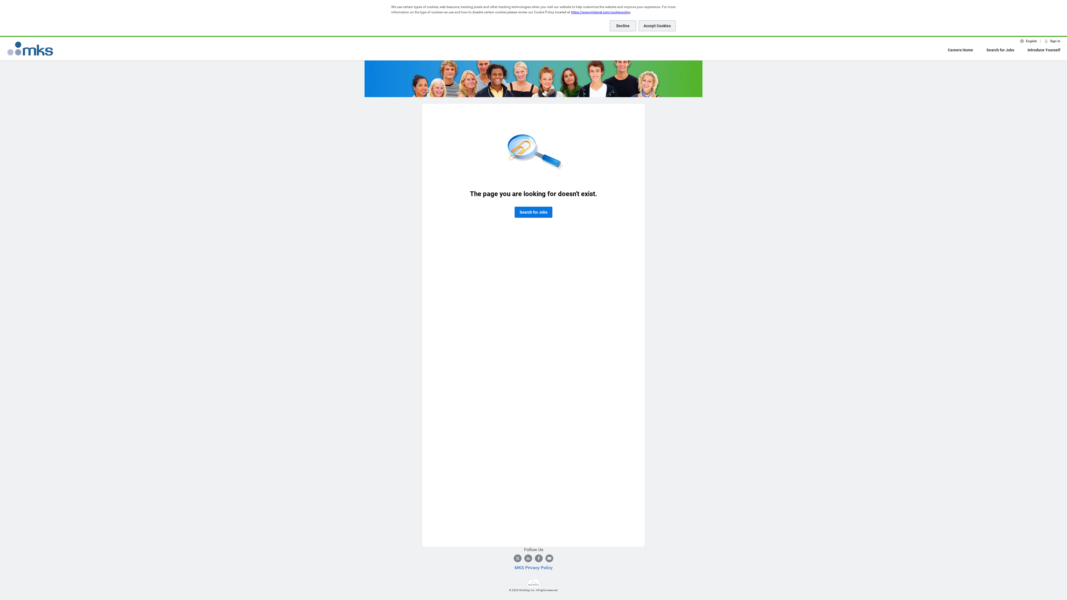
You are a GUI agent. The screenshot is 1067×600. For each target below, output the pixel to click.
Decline (623, 26)
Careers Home (960, 50)
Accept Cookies (657, 26)
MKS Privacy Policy (534, 567)
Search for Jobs (1000, 50)
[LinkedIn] (528, 558)
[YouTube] (549, 558)
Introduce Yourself (1044, 50)
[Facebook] (539, 558)
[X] (518, 558)
